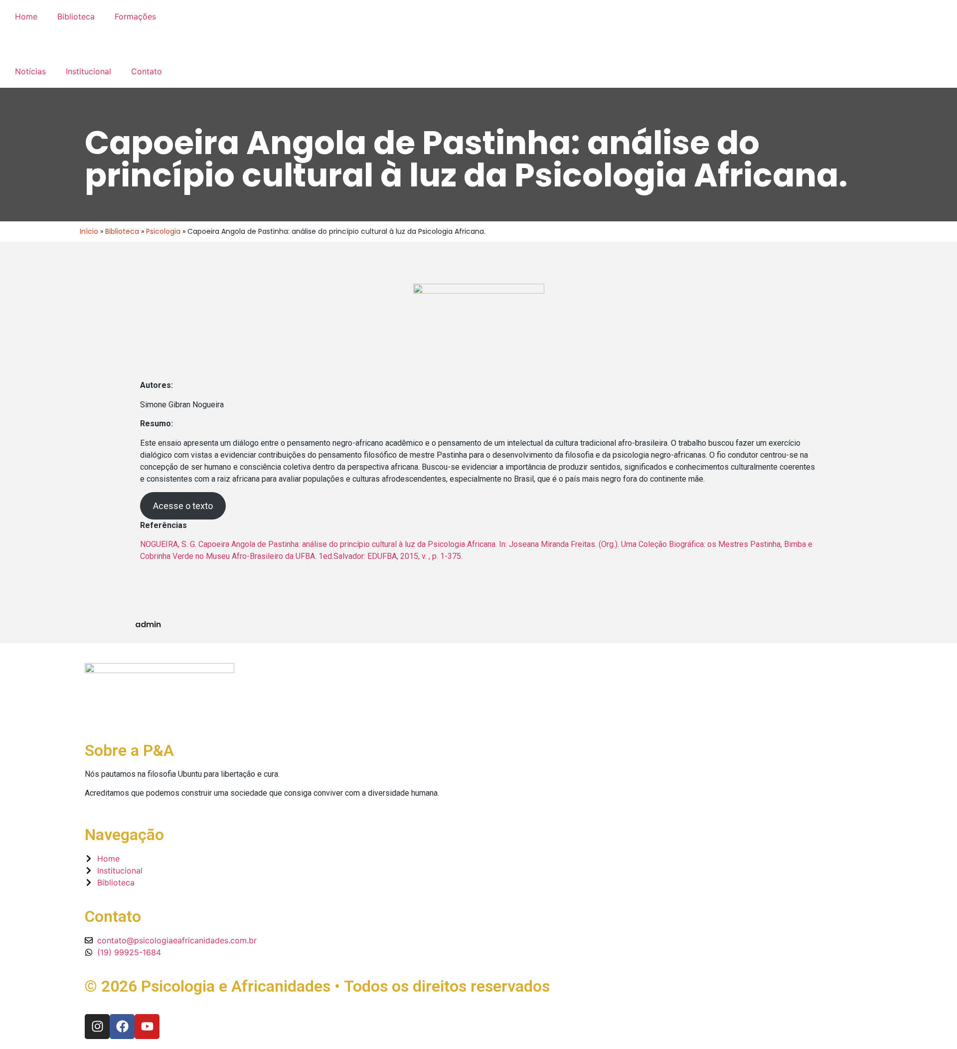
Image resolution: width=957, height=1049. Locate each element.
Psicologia (163, 231)
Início (89, 231)
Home (26, 16)
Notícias (30, 71)
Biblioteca (76, 16)
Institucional (88, 71)
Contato (146, 71)
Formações (135, 16)
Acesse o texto (183, 506)
